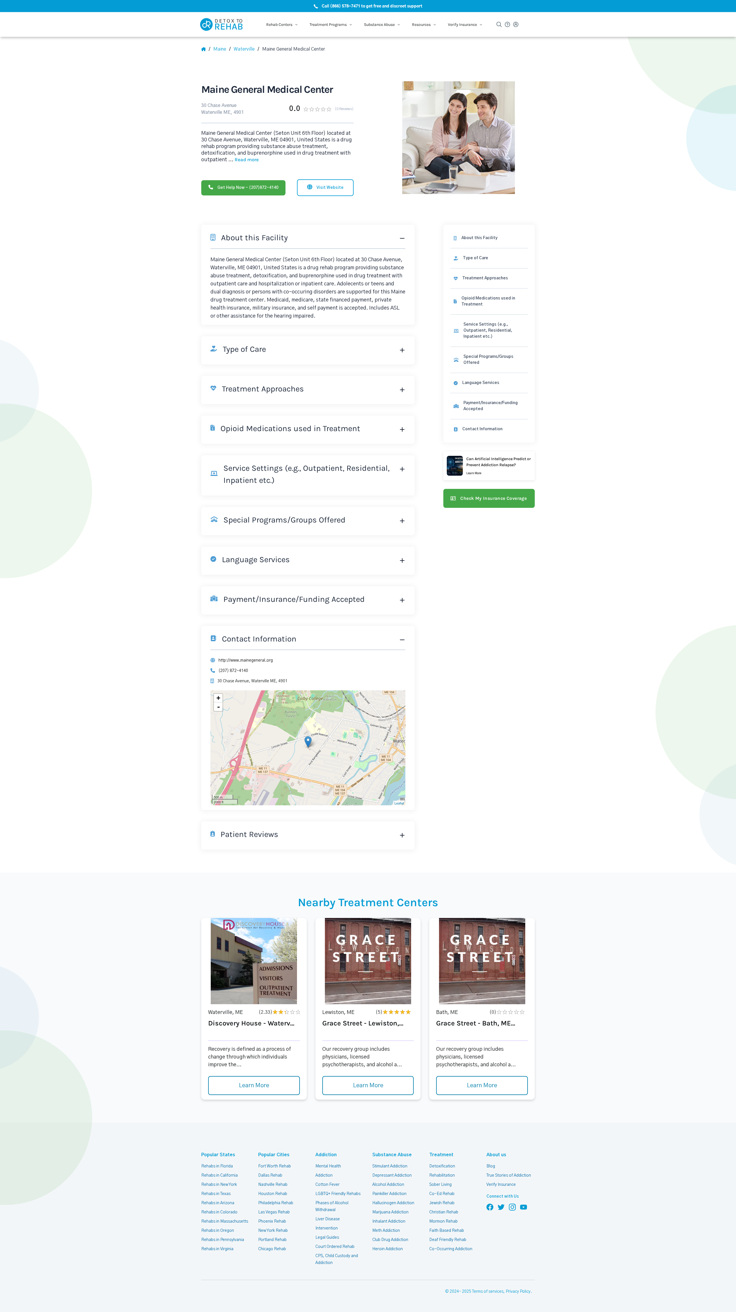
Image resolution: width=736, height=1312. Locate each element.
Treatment (441, 1154)
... (243, 159)
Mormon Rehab (443, 1221)
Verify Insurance (501, 1185)
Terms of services (487, 1292)
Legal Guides (327, 1238)
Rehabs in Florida (217, 1166)
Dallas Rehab (270, 1175)
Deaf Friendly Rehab (447, 1240)
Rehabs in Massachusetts (224, 1221)
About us (496, 1154)
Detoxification (442, 1166)
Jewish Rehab (442, 1203)
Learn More (254, 1085)
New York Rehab (273, 1231)
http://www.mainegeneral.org (245, 660)
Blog (490, 1166)
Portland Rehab (272, 1240)
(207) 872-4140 (233, 671)
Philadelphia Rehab (275, 1203)
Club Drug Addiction (390, 1240)
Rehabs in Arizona (217, 1203)
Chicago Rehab (272, 1249)
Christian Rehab (443, 1212)
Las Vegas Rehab (274, 1212)
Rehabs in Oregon (217, 1231)
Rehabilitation (442, 1175)
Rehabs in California (219, 1175)
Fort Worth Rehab (274, 1166)
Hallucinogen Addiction (393, 1203)
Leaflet (399, 803)
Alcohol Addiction (388, 1185)
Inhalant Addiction (388, 1221)
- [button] (218, 707)
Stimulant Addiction (389, 1166)
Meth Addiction (386, 1231)
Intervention (326, 1228)
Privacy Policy (518, 1292)
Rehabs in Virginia (217, 1249)
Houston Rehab (272, 1194)
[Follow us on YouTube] (523, 1206)
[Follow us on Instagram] (512, 1206)
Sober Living (440, 1185)
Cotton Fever (327, 1185)
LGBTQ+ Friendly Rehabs (338, 1194)
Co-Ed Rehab (442, 1194)
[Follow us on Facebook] (489, 1206)
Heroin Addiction (387, 1249)
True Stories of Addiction (508, 1175)
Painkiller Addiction (389, 1194)
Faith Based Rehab (446, 1231)
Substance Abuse (392, 1154)
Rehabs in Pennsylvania (222, 1240)
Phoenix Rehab (272, 1221)
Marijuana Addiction (390, 1212)
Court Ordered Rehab (334, 1247)
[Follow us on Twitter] (501, 1206)
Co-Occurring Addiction (450, 1249)
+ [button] (218, 698)
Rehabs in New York (219, 1185)
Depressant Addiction (392, 1175)
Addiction (326, 1154)
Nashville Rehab (273, 1185)
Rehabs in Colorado (219, 1212)
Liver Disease (327, 1219)
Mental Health (328, 1166)
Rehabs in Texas (216, 1194)
